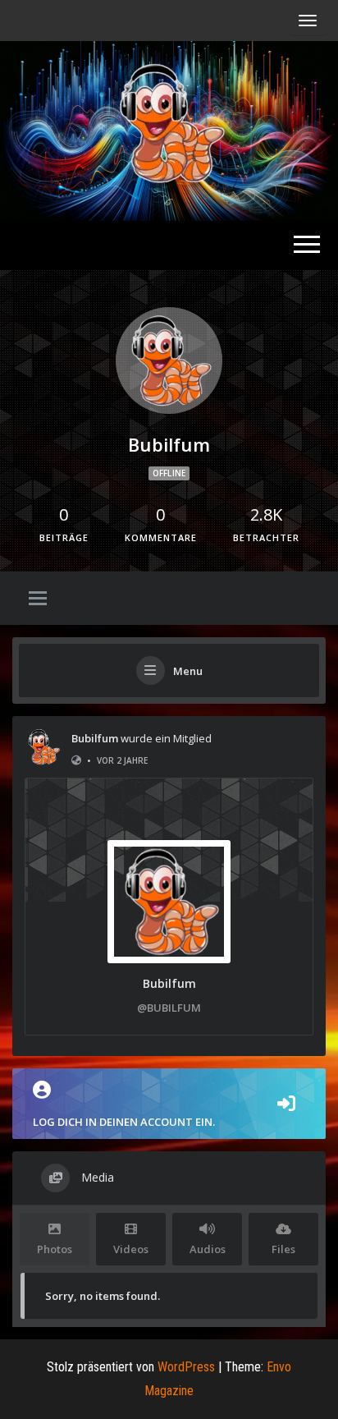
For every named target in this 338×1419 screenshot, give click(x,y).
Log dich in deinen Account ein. (124, 1121)
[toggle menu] (38, 599)
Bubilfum (94, 738)
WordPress (186, 1367)
